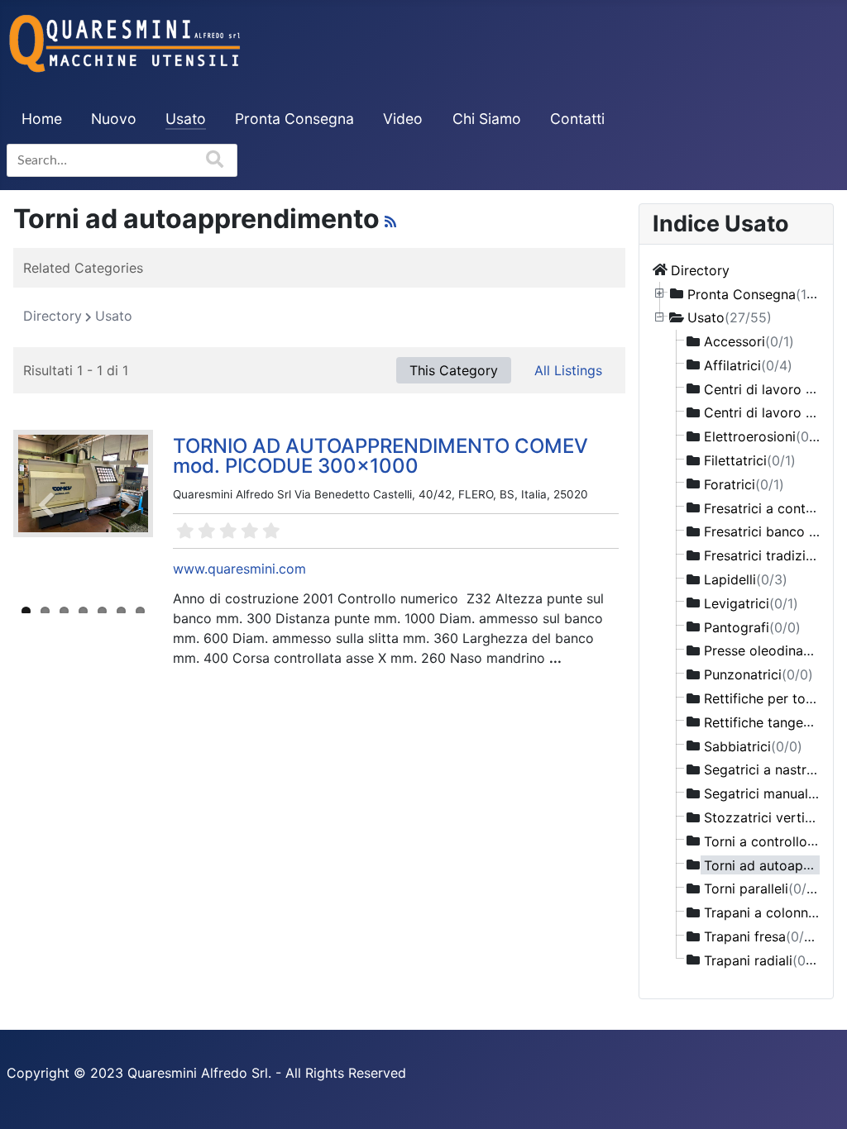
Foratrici (744, 483)
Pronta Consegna (294, 118)
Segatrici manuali (773, 793)
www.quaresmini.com (239, 568)
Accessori (749, 341)
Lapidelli (745, 579)
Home (42, 118)
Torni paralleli (763, 888)
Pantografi (752, 626)
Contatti (577, 118)
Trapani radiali (764, 959)
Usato (185, 118)
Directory (700, 269)
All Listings (568, 370)
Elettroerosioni (765, 436)
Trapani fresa (760, 936)
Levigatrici (751, 602)
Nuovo (113, 118)
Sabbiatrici (753, 745)
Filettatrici (750, 460)
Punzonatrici (758, 674)
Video (403, 118)
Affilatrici (748, 364)
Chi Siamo (486, 118)
